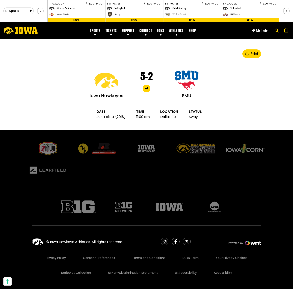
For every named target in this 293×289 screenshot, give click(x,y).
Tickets (111, 30)
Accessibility (223, 273)
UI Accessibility (186, 273)
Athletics (176, 30)
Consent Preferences (99, 258)
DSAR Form (191, 258)
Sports (95, 30)
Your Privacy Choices (231, 258)
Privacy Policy (56, 258)
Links (76, 19)
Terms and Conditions (148, 258)
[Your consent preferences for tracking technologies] (7, 281)
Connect (145, 30)
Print (254, 53)
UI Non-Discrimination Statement (133, 273)
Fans (160, 30)
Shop (192, 30)
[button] (40, 11)
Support (128, 30)
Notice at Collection (76, 273)
